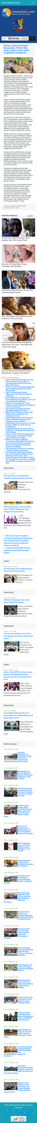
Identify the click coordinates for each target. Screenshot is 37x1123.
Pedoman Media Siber (24, 1115)
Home (4, 1110)
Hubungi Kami (9, 1115)
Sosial (23, 1110)
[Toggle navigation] (32, 3)
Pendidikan (8, 1112)
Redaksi (29, 1112)
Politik (10, 1110)
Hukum (16, 1110)
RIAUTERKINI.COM (11, 3)
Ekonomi (30, 1110)
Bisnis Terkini (19, 1112)
